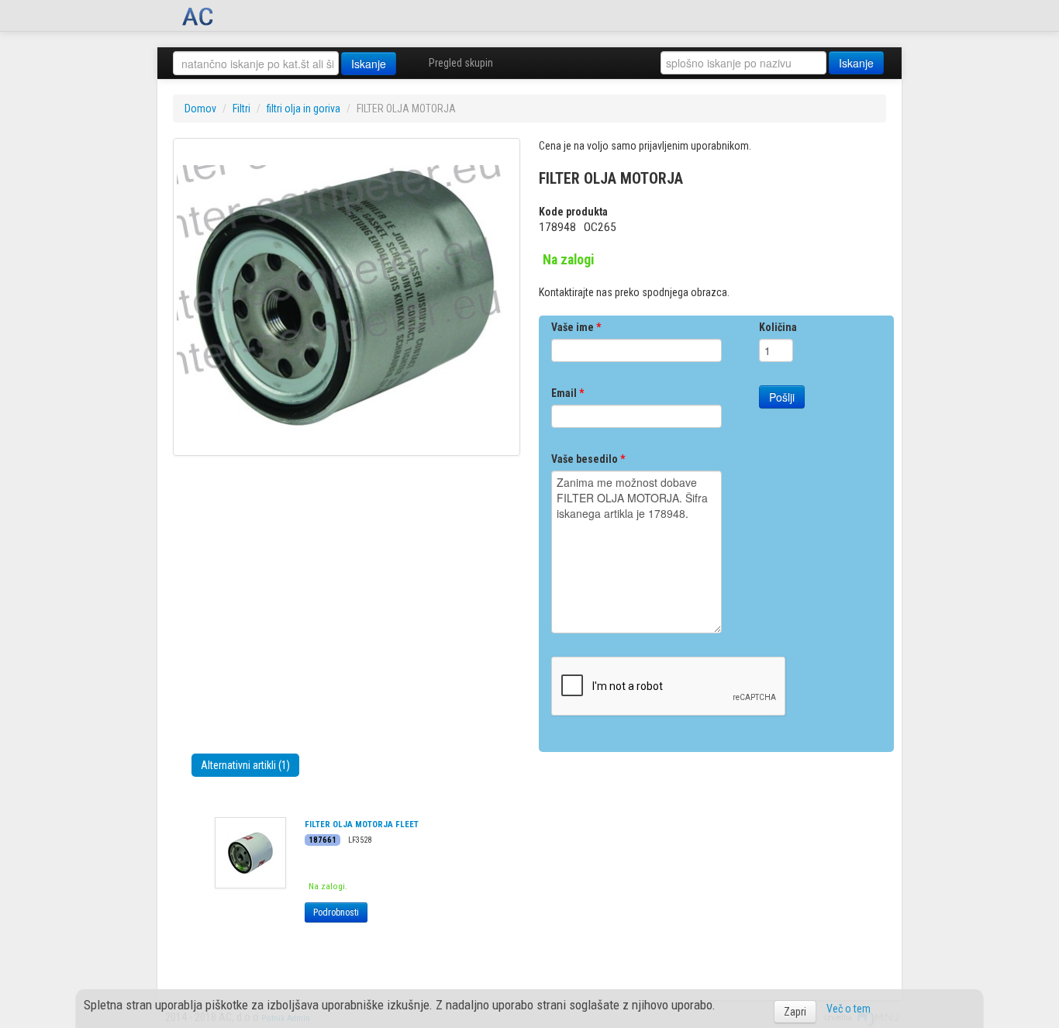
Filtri (241, 108)
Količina (778, 327)
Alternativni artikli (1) (245, 765)
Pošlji (782, 397)
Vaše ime (576, 327)
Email (567, 393)
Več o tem (848, 1008)
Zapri (795, 1012)
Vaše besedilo (588, 459)
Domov (200, 108)
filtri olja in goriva (303, 108)
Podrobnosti (336, 912)
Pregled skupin (461, 63)
